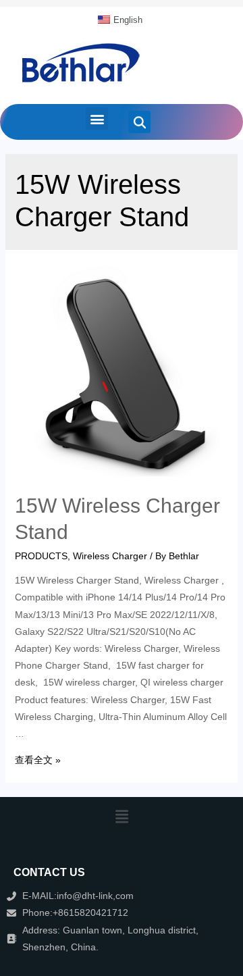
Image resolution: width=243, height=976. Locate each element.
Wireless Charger (110, 555)
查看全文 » (38, 759)
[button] (97, 118)
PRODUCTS (41, 555)
